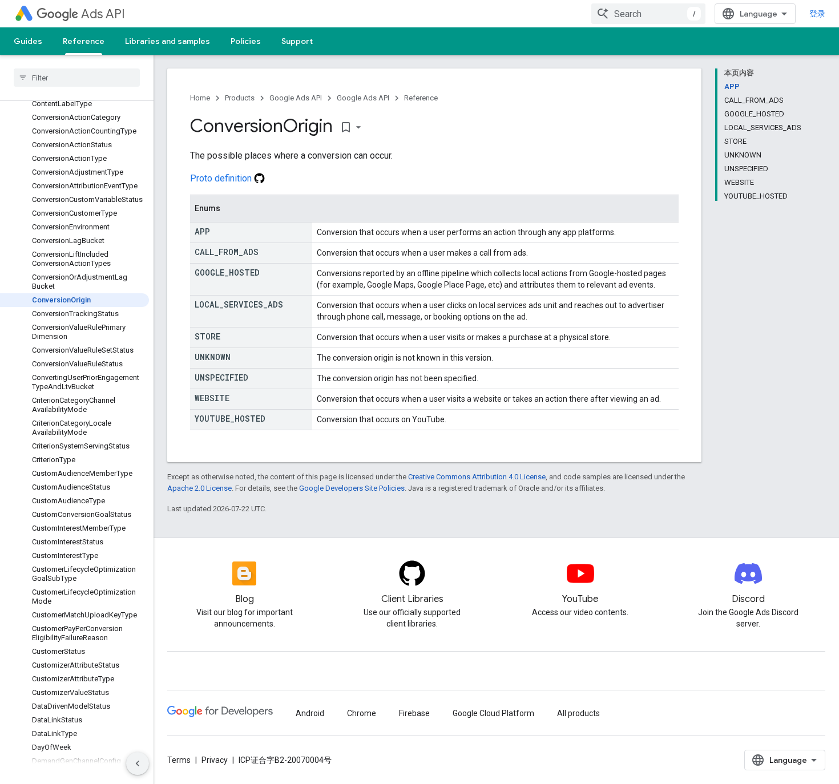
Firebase (414, 713)
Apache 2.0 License (199, 488)
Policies (246, 41)
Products (240, 98)
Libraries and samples (167, 41)
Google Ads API (295, 98)
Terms (179, 760)
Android (310, 713)
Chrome (361, 713)
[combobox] (648, 13)
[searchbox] (77, 77)
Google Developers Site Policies (352, 488)
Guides (28, 41)
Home (200, 98)
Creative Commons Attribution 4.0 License (477, 476)
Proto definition (222, 178)
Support (297, 41)
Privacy (214, 760)
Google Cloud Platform (493, 713)
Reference (83, 41)
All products (578, 713)
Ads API (103, 14)
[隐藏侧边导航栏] (137, 763)
